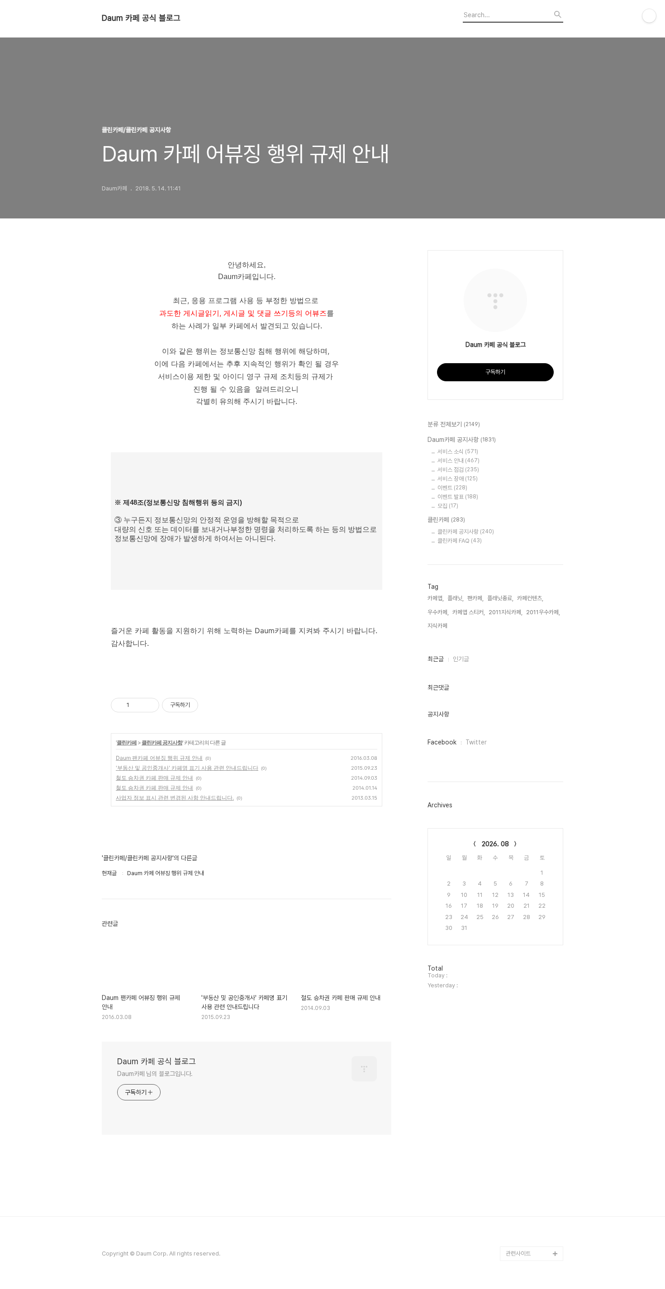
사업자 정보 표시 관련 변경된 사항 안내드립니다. (175, 797)
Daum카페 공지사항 (462, 439)
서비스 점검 (458, 469)
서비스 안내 (458, 460)
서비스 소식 (457, 451)
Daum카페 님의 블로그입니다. (155, 1073)
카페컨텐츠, (530, 598)
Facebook (442, 742)
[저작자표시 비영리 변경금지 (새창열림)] (210, 705)
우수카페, (438, 612)
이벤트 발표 (457, 496)
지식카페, (438, 625)
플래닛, (455, 598)
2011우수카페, (543, 612)
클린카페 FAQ (459, 540)
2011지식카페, (505, 612)
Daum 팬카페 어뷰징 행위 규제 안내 (159, 757)
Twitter (476, 742)
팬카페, (475, 598)
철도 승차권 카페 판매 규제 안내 (154, 777)
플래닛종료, (500, 598)
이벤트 (452, 487)
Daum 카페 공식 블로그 (141, 18)
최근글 (436, 659)
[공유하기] (137, 705)
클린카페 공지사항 (162, 742)
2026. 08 (495, 844)
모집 (447, 505)
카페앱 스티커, (468, 612)
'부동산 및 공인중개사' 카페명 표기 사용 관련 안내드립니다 (187, 767)
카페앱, (436, 598)
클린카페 (127, 742)
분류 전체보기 (454, 424)
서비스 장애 (457, 478)
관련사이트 (518, 1253)
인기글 (461, 659)
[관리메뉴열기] (649, 16)
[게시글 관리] (149, 705)
